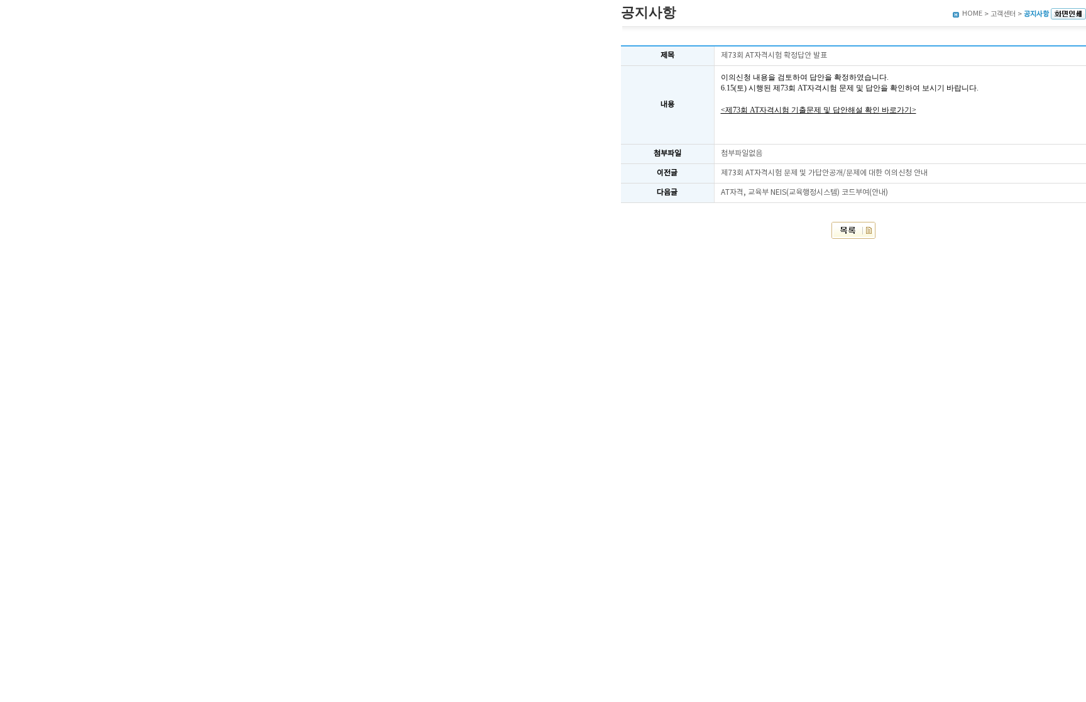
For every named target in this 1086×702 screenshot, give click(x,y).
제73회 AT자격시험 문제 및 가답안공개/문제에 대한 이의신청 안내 (824, 173)
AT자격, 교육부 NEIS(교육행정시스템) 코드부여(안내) (804, 193)
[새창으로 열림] (1068, 14)
